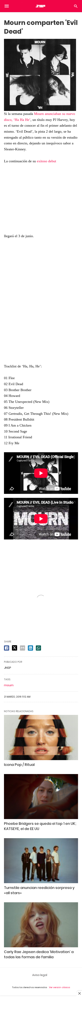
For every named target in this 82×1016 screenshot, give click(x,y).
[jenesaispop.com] (41, 6)
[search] (75, 6)
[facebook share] (6, 648)
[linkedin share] (30, 648)
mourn (9, 685)
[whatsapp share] (38, 648)
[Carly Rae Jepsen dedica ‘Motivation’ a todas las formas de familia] (41, 924)
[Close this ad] (79, 993)
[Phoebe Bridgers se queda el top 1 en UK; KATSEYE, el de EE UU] (41, 796)
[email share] (22, 648)
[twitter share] (14, 648)
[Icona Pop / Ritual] (41, 737)
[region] (41, 298)
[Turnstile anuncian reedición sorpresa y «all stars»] (41, 860)
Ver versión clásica (59, 987)
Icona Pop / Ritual (19, 764)
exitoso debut (46, 161)
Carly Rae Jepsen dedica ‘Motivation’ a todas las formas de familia (39, 954)
